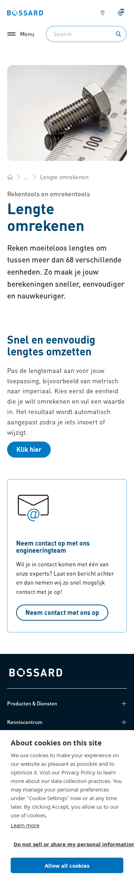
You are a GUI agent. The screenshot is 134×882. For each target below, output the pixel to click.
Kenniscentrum (24, 722)
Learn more (25, 825)
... (26, 177)
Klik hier (28, 449)
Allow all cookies (67, 865)
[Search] (118, 34)
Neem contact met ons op (62, 612)
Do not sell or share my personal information (64, 844)
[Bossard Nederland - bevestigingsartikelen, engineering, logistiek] (10, 177)
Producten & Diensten (32, 703)
